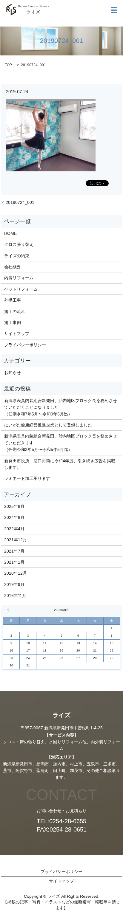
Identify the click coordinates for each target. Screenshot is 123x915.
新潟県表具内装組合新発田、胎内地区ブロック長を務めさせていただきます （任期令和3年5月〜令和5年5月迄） (60, 443)
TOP (8, 65)
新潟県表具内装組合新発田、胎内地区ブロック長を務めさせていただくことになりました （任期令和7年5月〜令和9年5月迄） (60, 407)
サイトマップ (16, 333)
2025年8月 (14, 506)
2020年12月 (15, 573)
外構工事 (12, 300)
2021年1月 (14, 562)
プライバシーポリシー (25, 344)
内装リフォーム (18, 277)
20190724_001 (20, 202)
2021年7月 (14, 551)
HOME (10, 233)
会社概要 (12, 266)
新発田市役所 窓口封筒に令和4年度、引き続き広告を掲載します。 (59, 464)
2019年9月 (14, 584)
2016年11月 (15, 595)
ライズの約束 (16, 255)
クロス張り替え (18, 244)
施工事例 (12, 322)
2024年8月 (14, 517)
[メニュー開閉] (114, 10)
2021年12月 (15, 539)
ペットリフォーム (21, 289)
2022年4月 (14, 528)
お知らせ (12, 372)
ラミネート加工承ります (27, 478)
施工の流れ (14, 311)
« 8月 (9, 610)
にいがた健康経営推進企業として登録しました (48, 425)
